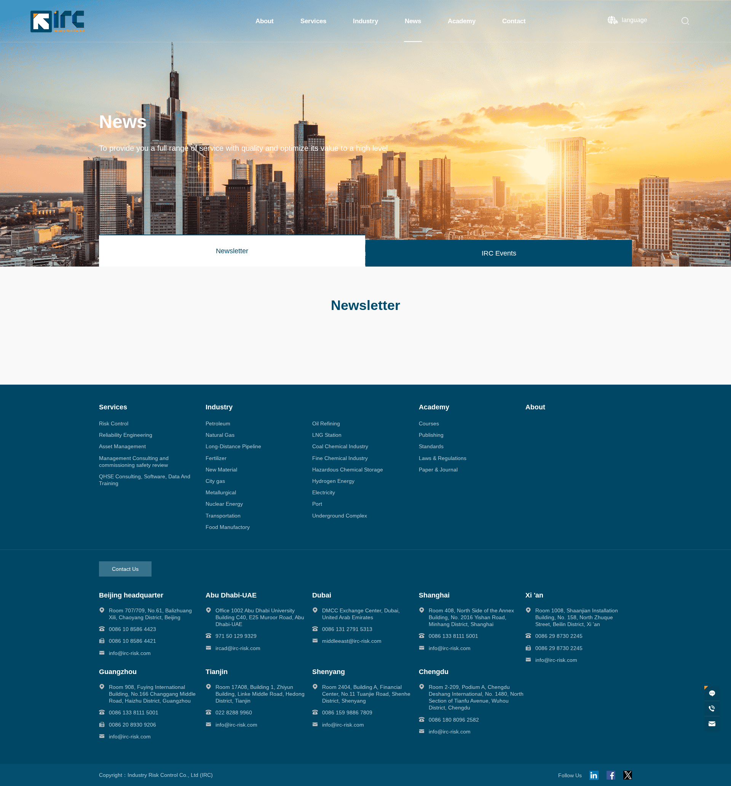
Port (317, 504)
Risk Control (113, 423)
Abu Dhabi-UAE (231, 595)
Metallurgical (221, 492)
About (264, 21)
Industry (365, 21)
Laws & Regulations (442, 458)
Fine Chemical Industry (340, 458)
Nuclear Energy (224, 504)
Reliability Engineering (125, 435)
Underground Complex (339, 516)
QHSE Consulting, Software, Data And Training (144, 479)
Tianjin (217, 672)
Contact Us (125, 569)
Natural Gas (220, 435)
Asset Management (122, 446)
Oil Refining (326, 423)
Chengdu (433, 672)
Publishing (431, 435)
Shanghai (434, 595)
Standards (431, 446)
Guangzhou (118, 672)
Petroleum (218, 423)
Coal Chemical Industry (340, 446)
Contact (514, 21)
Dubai (321, 595)
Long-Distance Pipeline (233, 446)
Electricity (323, 492)
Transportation (223, 516)
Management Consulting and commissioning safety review (134, 461)
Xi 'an (534, 595)
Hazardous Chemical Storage (347, 469)
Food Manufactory (228, 527)
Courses (429, 423)
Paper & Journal (438, 469)
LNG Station (327, 435)
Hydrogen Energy (333, 481)
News (413, 21)
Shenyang (328, 672)
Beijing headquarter (131, 595)
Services (313, 21)
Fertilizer (216, 458)
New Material (221, 469)
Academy (462, 21)
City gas (215, 481)
